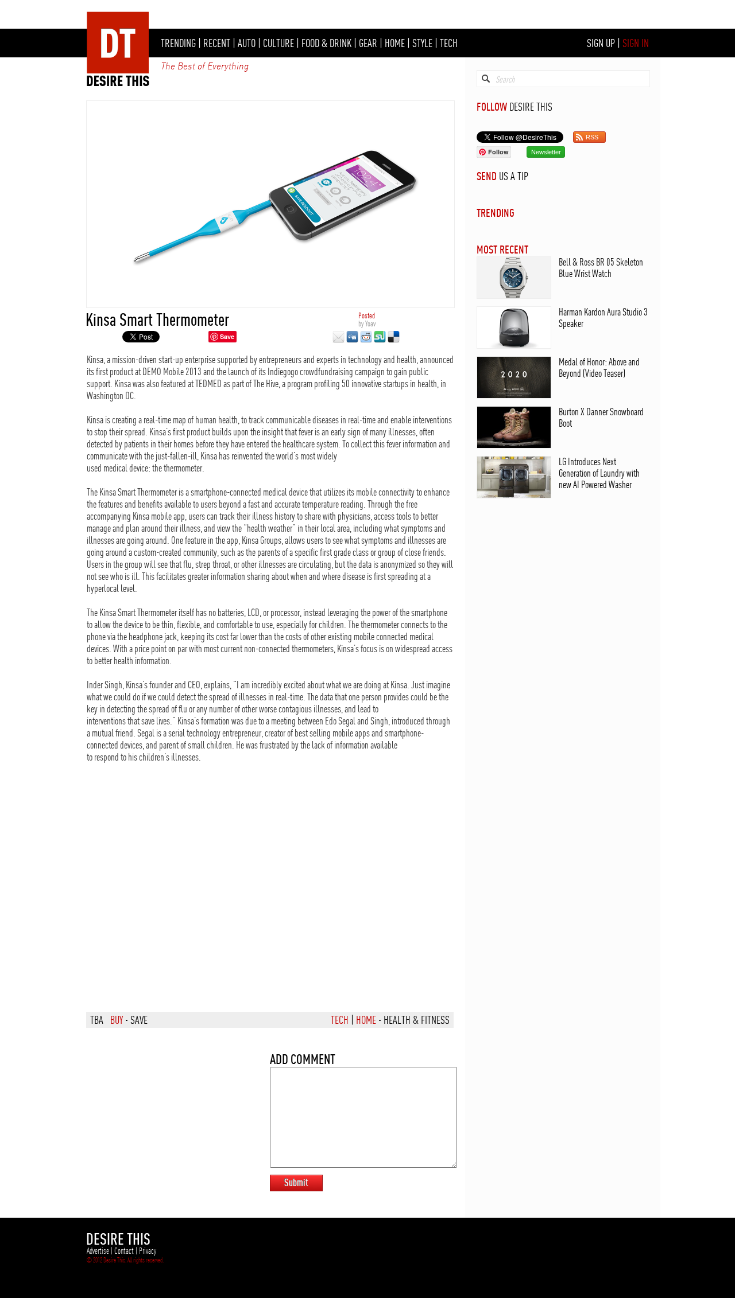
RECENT (216, 43)
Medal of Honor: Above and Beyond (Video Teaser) (599, 367)
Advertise (98, 1251)
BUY (116, 1020)
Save (227, 336)
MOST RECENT (502, 249)
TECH (449, 43)
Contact (124, 1251)
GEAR (368, 43)
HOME (395, 43)
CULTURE (278, 43)
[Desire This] (118, 83)
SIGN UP (601, 43)
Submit (296, 1182)
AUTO (247, 43)
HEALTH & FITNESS (417, 1020)
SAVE (139, 1020)
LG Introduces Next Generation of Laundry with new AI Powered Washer (599, 472)
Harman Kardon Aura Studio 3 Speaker (603, 317)
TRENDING (178, 43)
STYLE (422, 43)
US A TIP (513, 176)
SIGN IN (635, 43)
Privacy (147, 1251)
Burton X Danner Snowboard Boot (601, 417)
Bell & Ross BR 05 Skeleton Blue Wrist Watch (601, 267)
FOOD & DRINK (326, 43)
